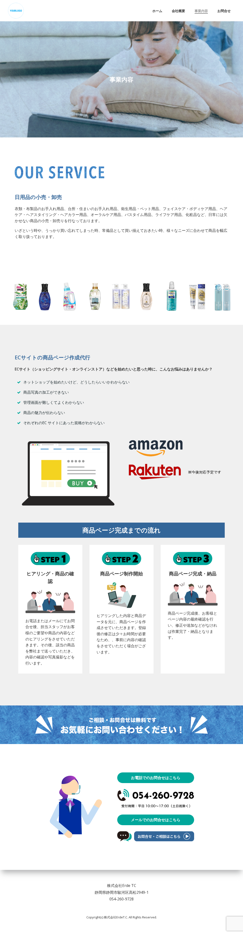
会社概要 (178, 11)
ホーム (157, 11)
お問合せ (224, 11)
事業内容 (201, 11)
